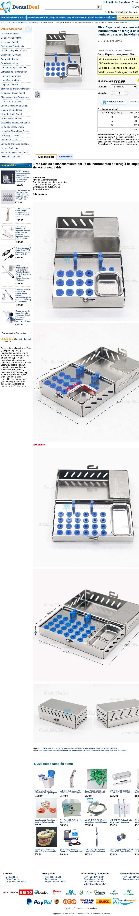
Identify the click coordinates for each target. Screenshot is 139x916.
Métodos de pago (53, 877)
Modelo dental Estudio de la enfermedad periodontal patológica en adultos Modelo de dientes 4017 (46, 823)
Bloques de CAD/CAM (11, 140)
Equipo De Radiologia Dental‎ (14, 106)
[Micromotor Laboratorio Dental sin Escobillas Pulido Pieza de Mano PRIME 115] (71, 837)
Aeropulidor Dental (9, 59)
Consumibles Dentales (11, 118)
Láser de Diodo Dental (11, 114)
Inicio (3, 17)
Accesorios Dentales (10, 157)
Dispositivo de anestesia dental (15, 123)
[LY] (71, 894)
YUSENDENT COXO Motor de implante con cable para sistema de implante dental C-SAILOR (79, 748)
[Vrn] (85, 894)
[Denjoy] (41, 894)
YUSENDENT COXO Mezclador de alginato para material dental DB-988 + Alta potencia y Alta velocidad (46, 793)
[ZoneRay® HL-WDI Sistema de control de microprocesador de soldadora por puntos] (71, 808)
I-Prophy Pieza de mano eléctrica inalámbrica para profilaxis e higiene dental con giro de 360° (95, 852)
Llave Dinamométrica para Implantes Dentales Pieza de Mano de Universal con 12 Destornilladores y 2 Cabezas (23, 273)
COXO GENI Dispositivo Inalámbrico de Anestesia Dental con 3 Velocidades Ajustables (120, 793)
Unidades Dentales (10, 33)
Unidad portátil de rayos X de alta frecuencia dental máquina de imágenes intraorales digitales (23, 316)
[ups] (56, 901)
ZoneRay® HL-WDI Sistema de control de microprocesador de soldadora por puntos (71, 823)
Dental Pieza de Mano (11, 38)
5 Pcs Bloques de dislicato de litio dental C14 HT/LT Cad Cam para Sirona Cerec (22, 195)
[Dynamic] (129, 894)
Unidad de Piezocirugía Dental (15, 131)
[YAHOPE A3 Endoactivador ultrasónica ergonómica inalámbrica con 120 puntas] (122, 808)
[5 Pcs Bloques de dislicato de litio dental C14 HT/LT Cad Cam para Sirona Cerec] (8, 197)
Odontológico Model (10, 135)
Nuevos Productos (9, 148)
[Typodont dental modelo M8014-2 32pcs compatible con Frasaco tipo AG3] (46, 837)
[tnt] (69, 901)
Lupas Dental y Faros (11, 80)
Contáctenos (110, 17)
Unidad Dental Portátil (16, 17)
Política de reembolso (94, 882)
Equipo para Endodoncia (12, 46)
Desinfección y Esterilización (14, 50)
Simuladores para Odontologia (15, 97)
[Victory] (100, 894)
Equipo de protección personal (15, 144)
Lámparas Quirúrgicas (11, 76)
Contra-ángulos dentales (55, 17)
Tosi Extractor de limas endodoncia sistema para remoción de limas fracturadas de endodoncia (22, 176)
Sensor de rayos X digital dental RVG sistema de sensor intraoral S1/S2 (23, 251)
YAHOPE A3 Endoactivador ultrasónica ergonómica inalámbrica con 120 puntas (121, 822)
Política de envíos (95, 17)
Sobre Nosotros (13, 879)
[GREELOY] (114, 894)
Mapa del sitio (91, 908)
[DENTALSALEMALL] (124, 901)
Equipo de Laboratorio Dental (14, 152)
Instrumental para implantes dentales (40, 22)
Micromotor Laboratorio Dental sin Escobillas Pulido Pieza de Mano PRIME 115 (71, 851)
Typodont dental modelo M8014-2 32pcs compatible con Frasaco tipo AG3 (46, 851)
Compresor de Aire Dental (13, 93)
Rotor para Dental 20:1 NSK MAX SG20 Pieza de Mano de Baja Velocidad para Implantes (121, 852)
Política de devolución (94, 877)
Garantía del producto (94, 879)
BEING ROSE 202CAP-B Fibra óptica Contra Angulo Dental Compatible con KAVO (71, 793)
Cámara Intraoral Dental (12, 101)
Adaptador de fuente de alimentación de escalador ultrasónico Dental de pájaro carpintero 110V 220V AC (84, 750)
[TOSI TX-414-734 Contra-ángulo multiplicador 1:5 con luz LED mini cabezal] (8, 215)
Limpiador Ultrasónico (11, 84)
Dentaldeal (128, 50)
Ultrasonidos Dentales (11, 55)
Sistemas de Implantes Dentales (16, 22)
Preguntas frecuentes (77, 17)
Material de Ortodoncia (11, 110)
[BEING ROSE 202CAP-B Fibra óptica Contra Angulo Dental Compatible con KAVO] (71, 778)
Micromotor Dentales (10, 42)
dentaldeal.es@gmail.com (118, 2)
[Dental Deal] (19, 12)
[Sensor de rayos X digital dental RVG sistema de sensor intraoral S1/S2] (8, 254)
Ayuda (68, 908)
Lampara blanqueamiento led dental (14, 67)
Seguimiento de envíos (55, 882)
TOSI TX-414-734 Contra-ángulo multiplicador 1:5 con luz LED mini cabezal (22, 213)
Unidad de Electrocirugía (12, 127)
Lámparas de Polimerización (14, 72)
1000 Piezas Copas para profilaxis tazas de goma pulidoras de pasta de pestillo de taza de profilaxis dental (97, 793)
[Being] (26, 894)
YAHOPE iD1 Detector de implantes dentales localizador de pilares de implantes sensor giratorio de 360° (23, 232)
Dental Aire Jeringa (9, 63)
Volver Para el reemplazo (95, 884)
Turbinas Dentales (35, 17)
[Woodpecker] (57, 894)
